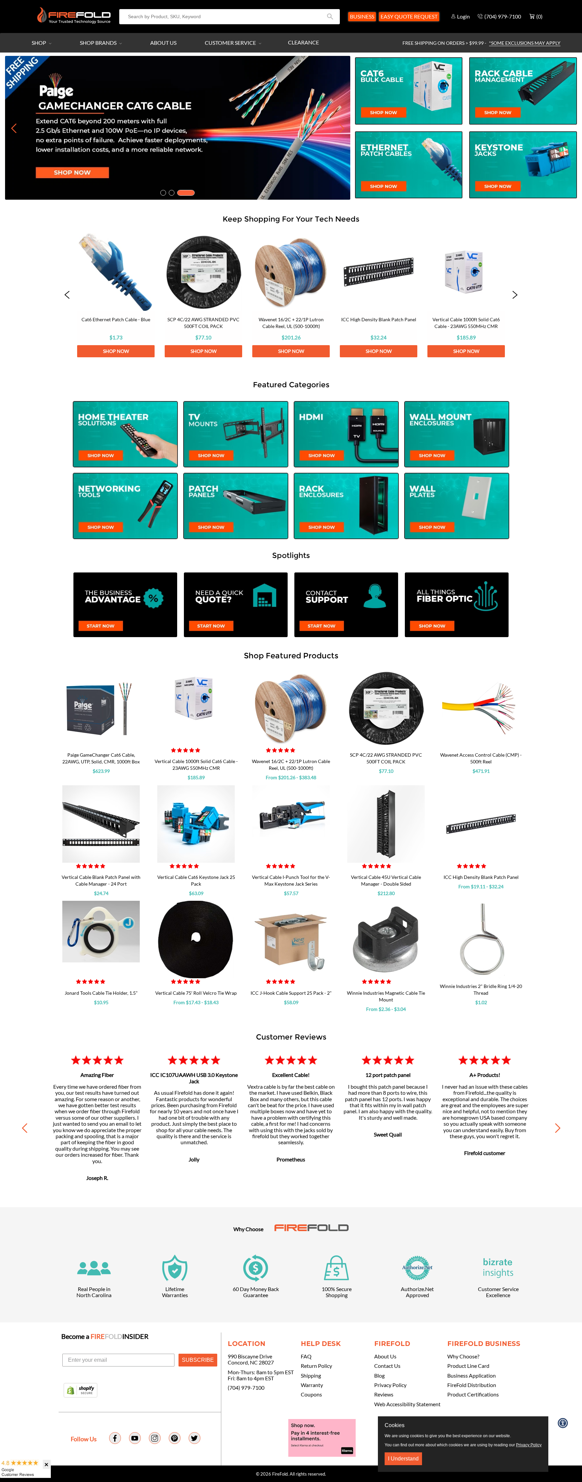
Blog (379, 1376)
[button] (67, 295)
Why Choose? (463, 1356)
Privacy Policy (390, 1385)
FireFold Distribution (471, 1385)
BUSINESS (362, 16)
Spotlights (291, 555)
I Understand (403, 1458)
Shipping (311, 1376)
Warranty (312, 1385)
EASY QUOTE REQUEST (409, 16)
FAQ (306, 1356)
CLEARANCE (303, 42)
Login (463, 16)
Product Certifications (473, 1394)
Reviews (383, 1394)
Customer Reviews (291, 1037)
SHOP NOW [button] (116, 351)
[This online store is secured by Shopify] (80, 1390)
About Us (163, 42)
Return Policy (316, 1366)
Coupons (311, 1394)
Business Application (471, 1376)
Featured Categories (291, 384)
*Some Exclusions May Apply (524, 43)
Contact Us (387, 1366)
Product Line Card (468, 1366)
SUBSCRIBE (198, 1360)
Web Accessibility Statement (407, 1404)
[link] (116, 295)
